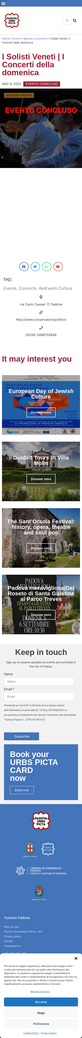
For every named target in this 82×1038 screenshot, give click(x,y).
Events (10, 288)
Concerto (27, 288)
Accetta (41, 1002)
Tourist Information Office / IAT (23, 931)
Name (8, 674)
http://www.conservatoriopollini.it (41, 320)
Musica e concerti (34, 38)
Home (6, 38)
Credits (8, 941)
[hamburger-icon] (66, 20)
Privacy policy (49, 1032)
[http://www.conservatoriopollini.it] (41, 312)
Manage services (40, 991)
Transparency (12, 945)
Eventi (16, 38)
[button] (76, 958)
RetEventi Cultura (55, 288)
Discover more (41, 412)
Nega (41, 1013)
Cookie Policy (31, 1032)
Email (8, 689)
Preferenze (41, 1024)
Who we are (11, 926)
